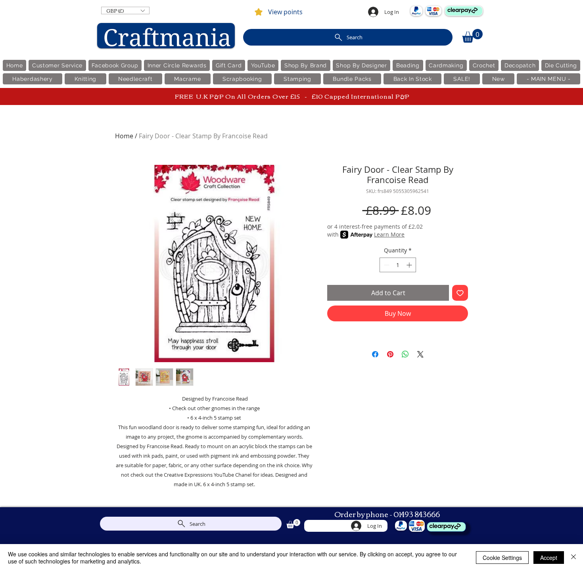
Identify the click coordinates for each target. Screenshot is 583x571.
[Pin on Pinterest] (390, 354)
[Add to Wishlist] (460, 293)
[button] (125, 10)
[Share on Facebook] (375, 354)
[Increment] (410, 265)
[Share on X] (420, 354)
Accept (548, 557)
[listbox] (125, 10)
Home (124, 136)
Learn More (389, 234)
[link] (472, 36)
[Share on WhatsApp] (405, 354)
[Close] (573, 557)
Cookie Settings (502, 557)
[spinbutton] (398, 265)
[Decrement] (386, 265)
